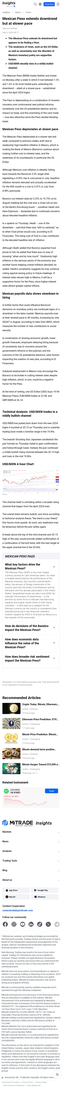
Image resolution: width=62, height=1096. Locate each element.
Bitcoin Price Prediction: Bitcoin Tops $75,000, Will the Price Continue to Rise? (39, 734)
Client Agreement (33, 1085)
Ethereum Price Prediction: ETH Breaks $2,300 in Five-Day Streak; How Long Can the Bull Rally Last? (40, 719)
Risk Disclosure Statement (14, 1085)
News (17, 12)
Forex (28, 12)
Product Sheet (40, 1082)
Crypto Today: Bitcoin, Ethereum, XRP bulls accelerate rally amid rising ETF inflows (39, 704)
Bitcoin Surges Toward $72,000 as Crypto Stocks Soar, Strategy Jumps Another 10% (40, 764)
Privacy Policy (27, 1082)
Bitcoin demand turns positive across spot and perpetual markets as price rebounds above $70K (40, 749)
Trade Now (49, 4)
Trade (51, 790)
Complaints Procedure (11, 1082)
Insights (6, 12)
